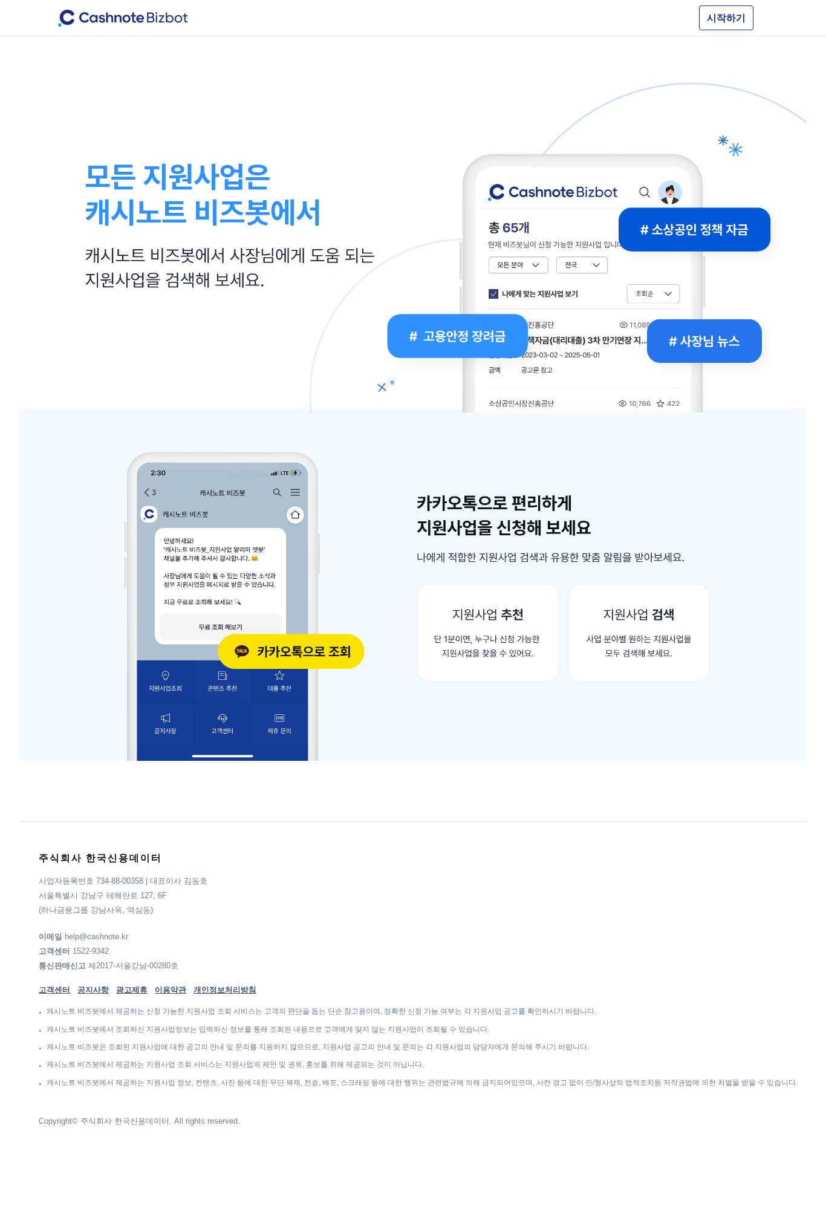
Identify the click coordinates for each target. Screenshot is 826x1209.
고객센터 (54, 989)
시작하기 (726, 18)
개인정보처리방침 (224, 989)
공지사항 (93, 989)
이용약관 (170, 989)
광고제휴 (132, 989)
